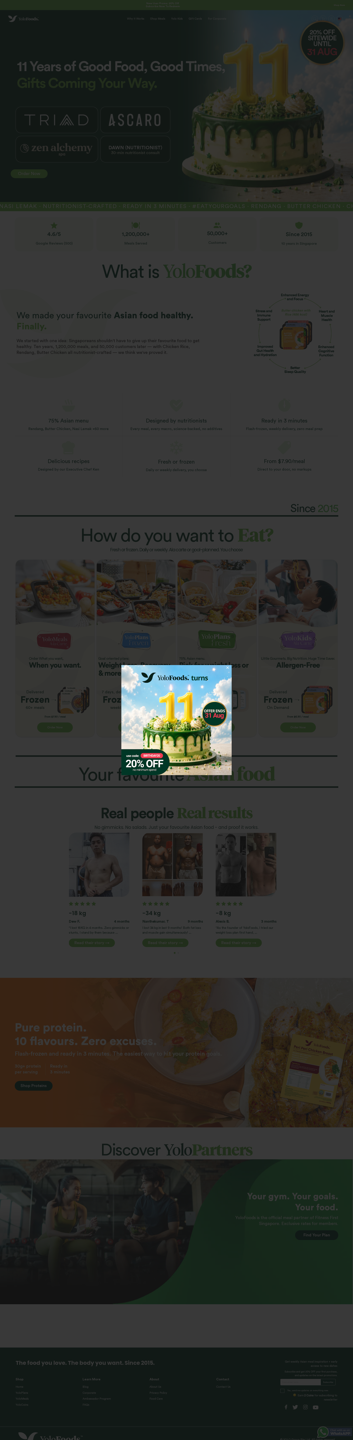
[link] (176, 720)
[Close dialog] (227, 667)
